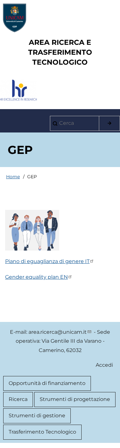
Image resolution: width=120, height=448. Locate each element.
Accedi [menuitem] (104, 365)
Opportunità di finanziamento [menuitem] (47, 383)
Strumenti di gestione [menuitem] (37, 415)
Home (13, 177)
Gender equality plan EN (36, 277)
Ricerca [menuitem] (18, 399)
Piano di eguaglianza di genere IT (47, 261)
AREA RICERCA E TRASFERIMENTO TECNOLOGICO (60, 52)
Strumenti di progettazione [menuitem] (75, 399)
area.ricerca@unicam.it (57, 332)
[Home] (60, 18)
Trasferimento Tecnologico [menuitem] (42, 432)
